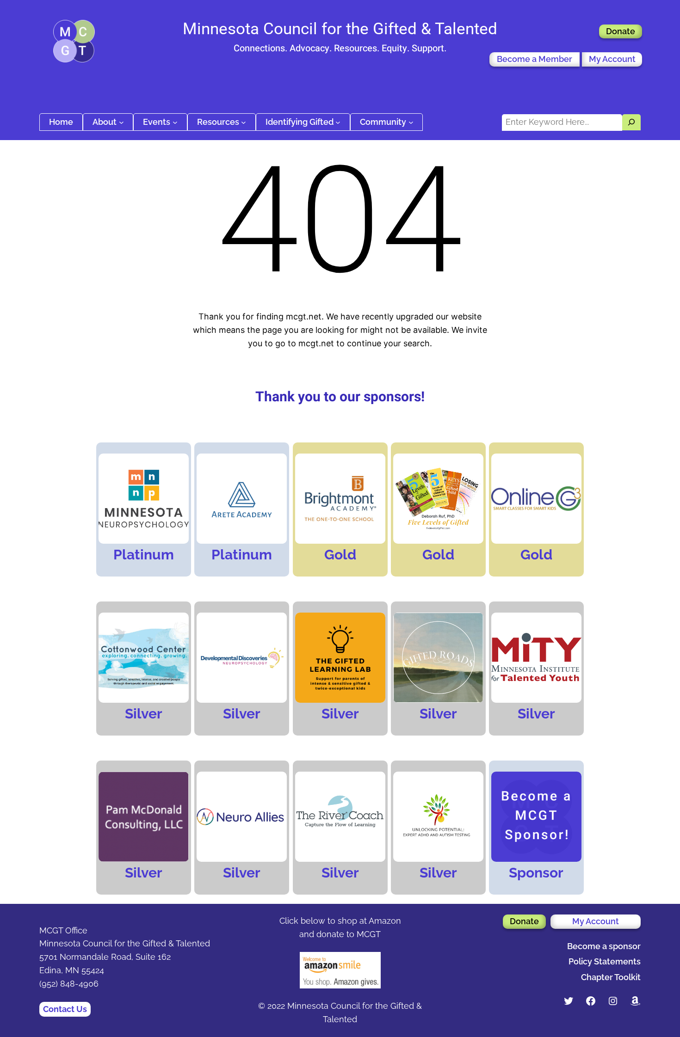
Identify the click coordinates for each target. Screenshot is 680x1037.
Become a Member (534, 59)
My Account (612, 59)
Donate (620, 31)
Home (61, 122)
